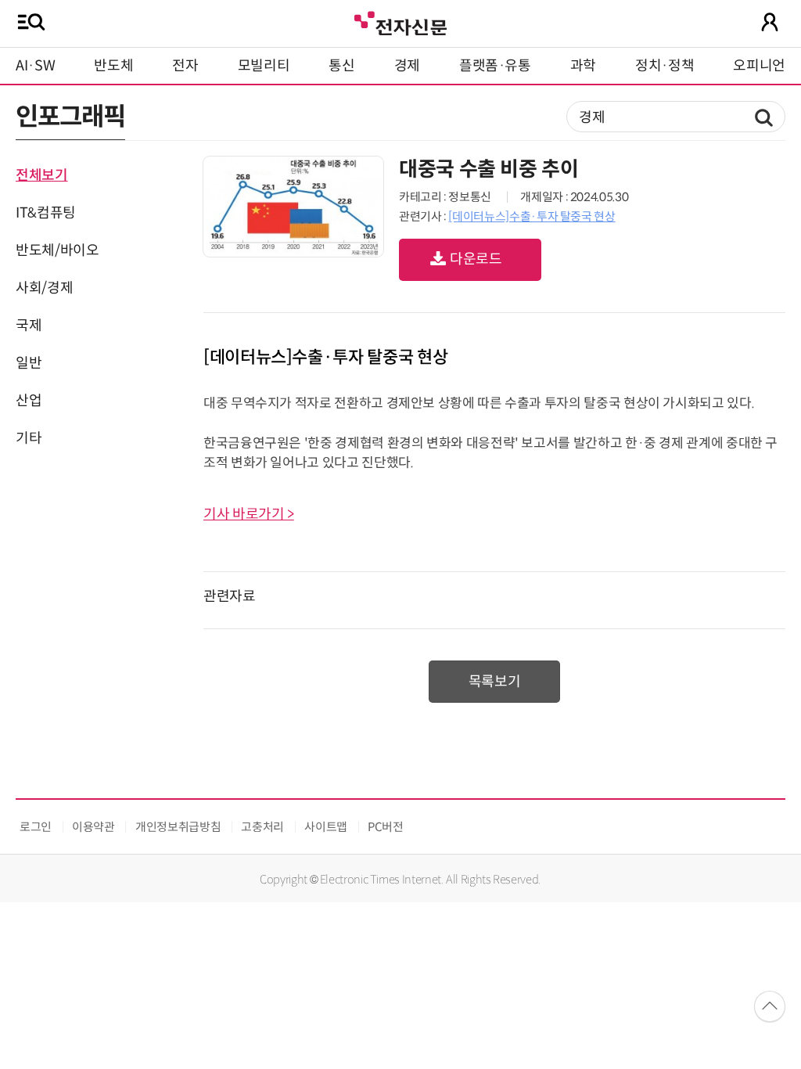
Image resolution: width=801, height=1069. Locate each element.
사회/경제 (44, 288)
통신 (341, 65)
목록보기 (495, 681)
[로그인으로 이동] (769, 22)
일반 (28, 363)
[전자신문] (400, 21)
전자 (185, 65)
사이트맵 (325, 826)
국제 (28, 325)
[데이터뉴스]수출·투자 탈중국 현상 (531, 216)
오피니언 (759, 65)
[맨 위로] (769, 1006)
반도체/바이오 (57, 250)
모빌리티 (264, 65)
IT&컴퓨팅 (46, 212)
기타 (28, 438)
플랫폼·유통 (495, 65)
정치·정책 (664, 65)
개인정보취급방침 (178, 826)
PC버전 (386, 826)
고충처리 (262, 826)
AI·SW (35, 65)
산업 (28, 400)
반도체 (113, 65)
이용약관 (93, 826)
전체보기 (42, 175)
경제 (407, 65)
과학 (583, 65)
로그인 (36, 826)
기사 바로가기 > (248, 514)
